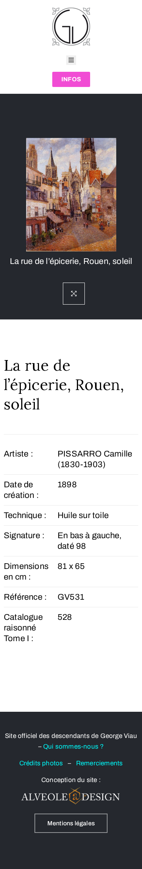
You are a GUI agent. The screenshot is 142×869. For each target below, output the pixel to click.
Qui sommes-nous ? (73, 746)
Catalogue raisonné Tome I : (23, 628)
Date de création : (21, 490)
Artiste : (18, 453)
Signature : (24, 535)
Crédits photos (43, 763)
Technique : (25, 515)
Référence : (25, 597)
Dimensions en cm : (26, 571)
